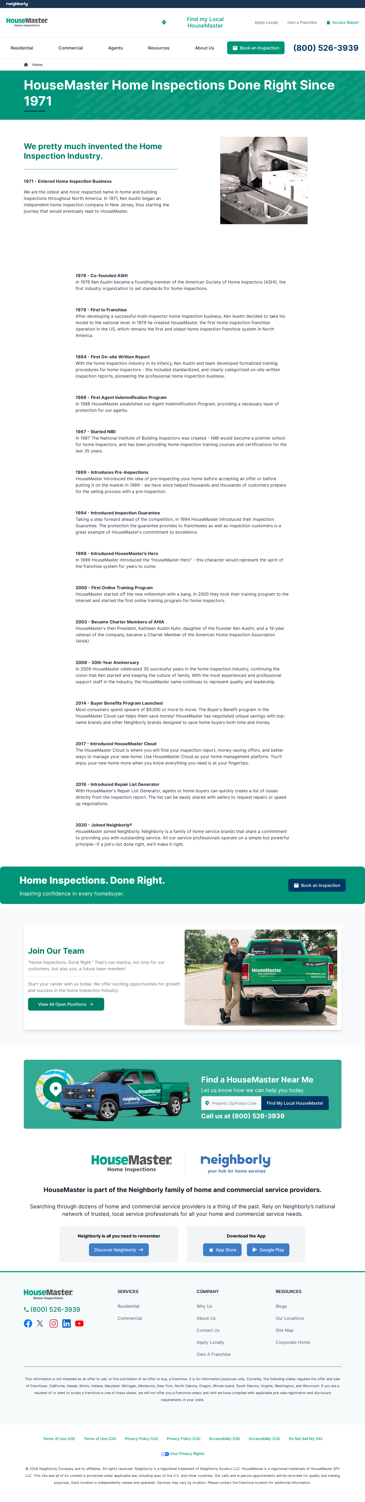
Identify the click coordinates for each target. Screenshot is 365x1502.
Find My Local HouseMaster (295, 1103)
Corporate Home (293, 1342)
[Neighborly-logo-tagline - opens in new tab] (236, 1163)
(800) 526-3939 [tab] (326, 48)
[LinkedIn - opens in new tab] (66, 1323)
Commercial (130, 1318)
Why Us (204, 1306)
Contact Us (208, 1330)
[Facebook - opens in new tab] (28, 1323)
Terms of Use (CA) (100, 1438)
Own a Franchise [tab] (302, 22)
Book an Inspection (320, 885)
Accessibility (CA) (264, 1438)
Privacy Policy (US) (141, 1438)
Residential (128, 1306)
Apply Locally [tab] (266, 22)
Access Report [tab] (345, 22)
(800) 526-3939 (258, 1116)
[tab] (201, 22)
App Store (226, 1249)
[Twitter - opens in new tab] (41, 1323)
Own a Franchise (214, 1354)
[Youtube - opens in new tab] (79, 1323)
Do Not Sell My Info (306, 1438)
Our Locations (290, 1318)
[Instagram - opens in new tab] (53, 1323)
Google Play (272, 1249)
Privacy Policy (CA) (183, 1438)
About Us (206, 1318)
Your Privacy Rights (187, 1453)
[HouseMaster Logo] (132, 1164)
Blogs (281, 1306)
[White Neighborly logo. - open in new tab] (17, 4)
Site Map (285, 1330)
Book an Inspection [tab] (259, 48)
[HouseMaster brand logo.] (27, 22)
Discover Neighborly (115, 1249)
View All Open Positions (62, 1004)
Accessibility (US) (224, 1438)
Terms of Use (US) (59, 1438)
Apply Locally (210, 1342)
